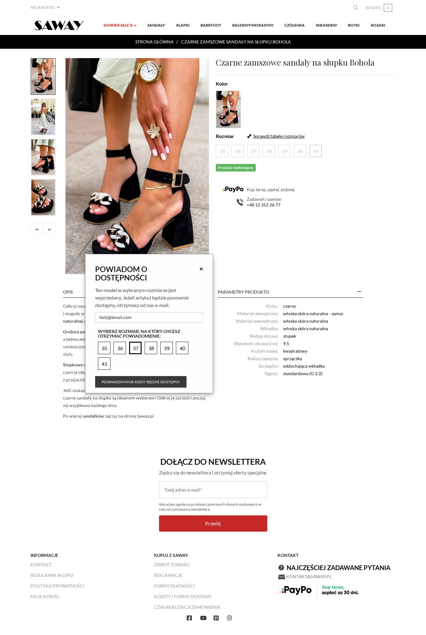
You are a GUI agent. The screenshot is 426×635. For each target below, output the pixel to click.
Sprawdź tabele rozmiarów (279, 136)
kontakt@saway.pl (309, 576)
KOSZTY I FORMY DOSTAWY (183, 596)
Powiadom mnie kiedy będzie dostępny (141, 382)
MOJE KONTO (45, 596)
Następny (49, 229)
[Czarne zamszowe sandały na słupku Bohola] (137, 166)
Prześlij (213, 523)
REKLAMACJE (168, 575)
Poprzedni (37, 229)
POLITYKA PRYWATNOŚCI (57, 585)
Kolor (222, 84)
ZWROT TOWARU (171, 564)
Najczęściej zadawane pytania (338, 567)
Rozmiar (225, 136)
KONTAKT (41, 564)
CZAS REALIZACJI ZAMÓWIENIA (187, 607)
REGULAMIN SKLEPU (52, 575)
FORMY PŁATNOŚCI (174, 585)
